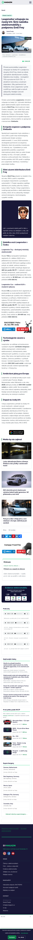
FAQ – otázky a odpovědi (10, 866)
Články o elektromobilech (10, 863)
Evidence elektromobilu (10, 869)
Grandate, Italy (8, 803)
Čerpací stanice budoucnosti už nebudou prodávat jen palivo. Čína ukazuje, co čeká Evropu (16, 696)
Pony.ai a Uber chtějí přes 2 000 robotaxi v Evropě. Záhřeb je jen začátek (15, 521)
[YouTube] (13, 853)
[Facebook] (3, 536)
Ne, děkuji (21, 937)
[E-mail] (16, 536)
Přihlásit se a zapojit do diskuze (14, 569)
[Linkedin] (10, 536)
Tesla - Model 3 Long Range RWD (19, 743)
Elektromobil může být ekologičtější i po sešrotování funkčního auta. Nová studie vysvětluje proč (16, 677)
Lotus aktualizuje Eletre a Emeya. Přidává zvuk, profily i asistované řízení (15, 464)
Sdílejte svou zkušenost (10, 871)
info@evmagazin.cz (9, 905)
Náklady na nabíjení (9, 890)
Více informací (24, 933)
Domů (3, 10)
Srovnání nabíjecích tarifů (10, 887)
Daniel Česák (10, 31)
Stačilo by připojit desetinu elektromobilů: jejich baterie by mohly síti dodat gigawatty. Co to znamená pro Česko (16, 666)
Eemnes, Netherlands (10, 767)
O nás (5, 908)
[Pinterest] (13, 536)
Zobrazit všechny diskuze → (12, 565)
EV (9, 845)
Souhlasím (12, 937)
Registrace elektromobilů (10, 828)
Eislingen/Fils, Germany (11, 794)
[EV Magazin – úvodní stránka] (7, 2)
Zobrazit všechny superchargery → (16, 814)
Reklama (5, 910)
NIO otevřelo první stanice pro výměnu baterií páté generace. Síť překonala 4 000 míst (16, 492)
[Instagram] (4, 853)
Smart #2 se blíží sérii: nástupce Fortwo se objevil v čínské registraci (16, 686)
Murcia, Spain (8, 785)
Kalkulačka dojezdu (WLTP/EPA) (12, 884)
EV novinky (12, 530)
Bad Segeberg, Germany (11, 776)
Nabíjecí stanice (7, 874)
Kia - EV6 (15, 736)
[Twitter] (6, 536)
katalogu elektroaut (8, 715)
